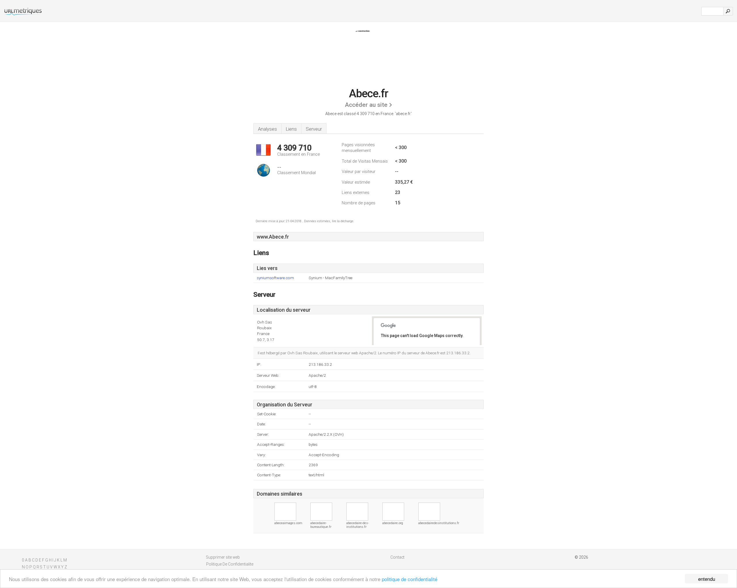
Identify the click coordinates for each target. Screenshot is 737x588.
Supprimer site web (223, 557)
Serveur (314, 129)
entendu (706, 578)
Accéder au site (366, 104)
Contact (397, 557)
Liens (291, 129)
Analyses (267, 129)
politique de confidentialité (409, 579)
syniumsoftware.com (275, 278)
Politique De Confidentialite (229, 564)
